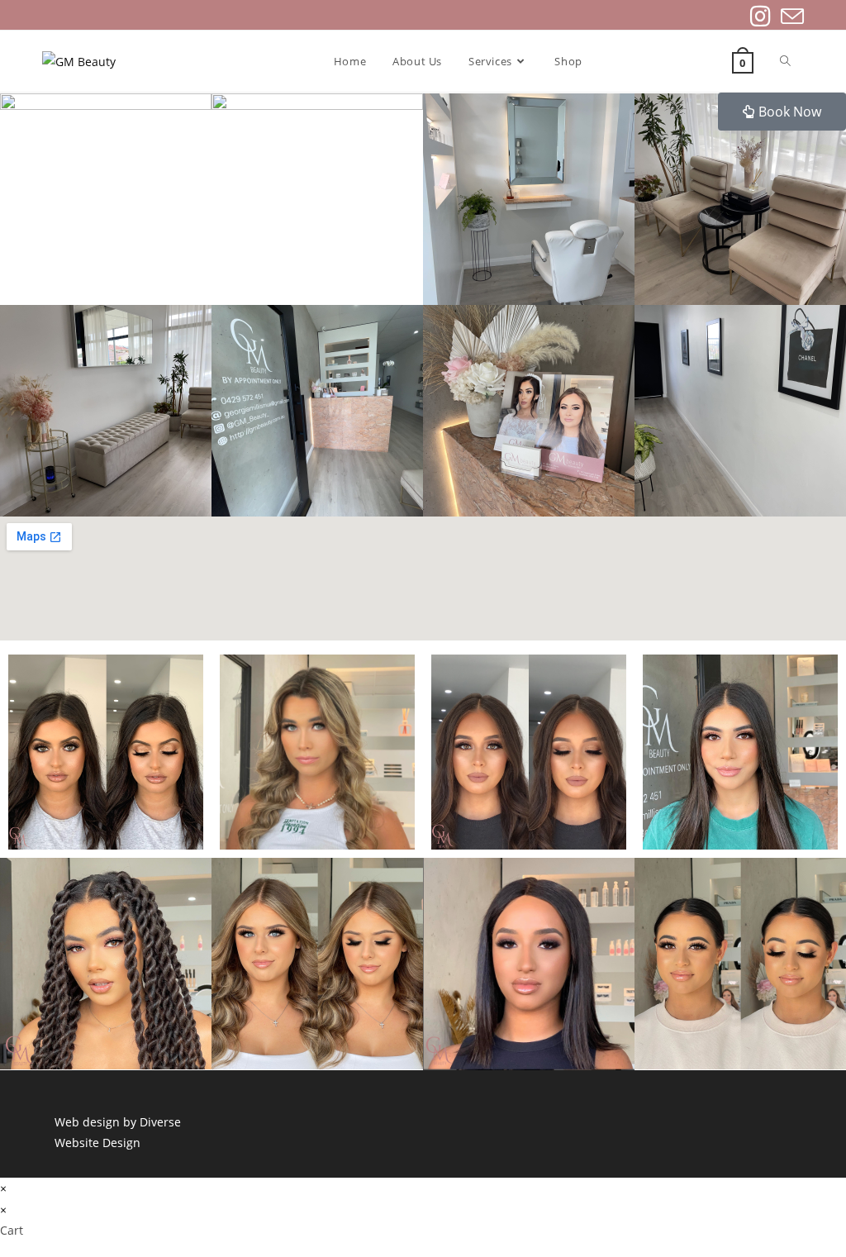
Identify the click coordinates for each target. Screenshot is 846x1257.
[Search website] (785, 61)
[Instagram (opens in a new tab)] (760, 16)
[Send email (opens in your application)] (790, 16)
